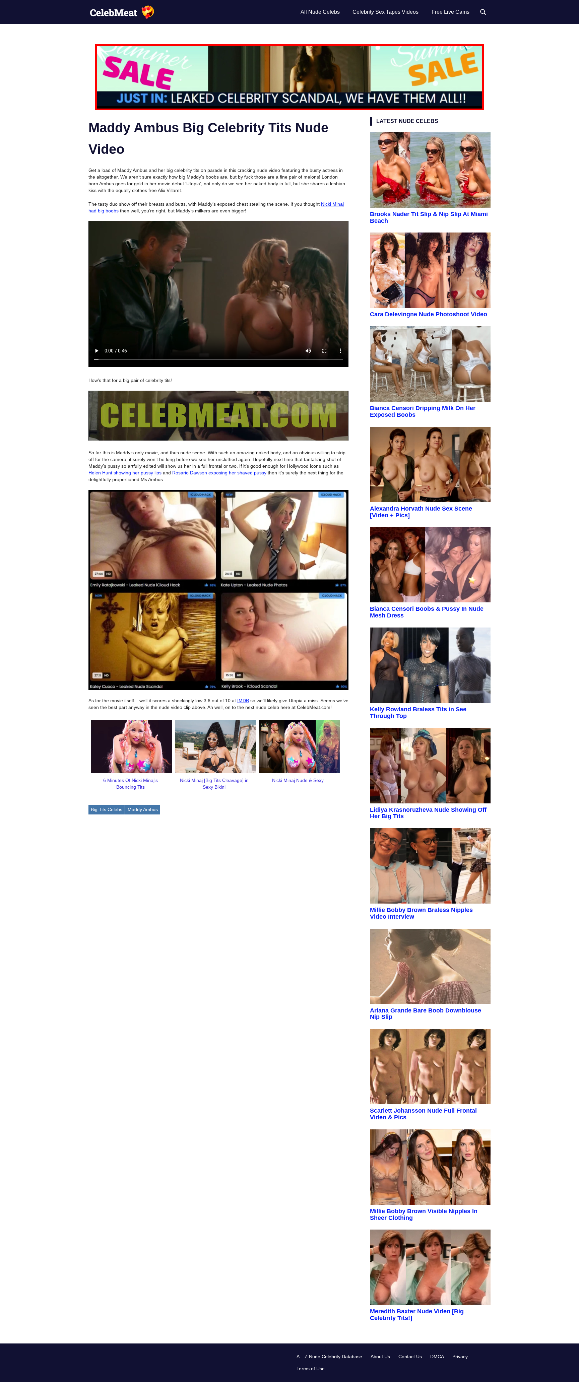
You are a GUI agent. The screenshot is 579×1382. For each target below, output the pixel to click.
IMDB (243, 700)
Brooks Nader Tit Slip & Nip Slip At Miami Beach (429, 217)
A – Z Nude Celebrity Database (329, 1356)
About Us (380, 1356)
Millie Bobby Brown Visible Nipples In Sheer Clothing (423, 1214)
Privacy (460, 1356)
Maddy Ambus (143, 809)
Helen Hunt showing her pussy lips (125, 472)
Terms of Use (311, 1368)
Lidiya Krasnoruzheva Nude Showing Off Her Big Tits (428, 813)
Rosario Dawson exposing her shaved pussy (219, 472)
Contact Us (410, 1356)
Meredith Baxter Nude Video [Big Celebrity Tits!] (417, 1314)
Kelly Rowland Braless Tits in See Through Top (418, 712)
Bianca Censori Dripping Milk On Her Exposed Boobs (422, 411)
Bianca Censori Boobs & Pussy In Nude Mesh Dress (427, 612)
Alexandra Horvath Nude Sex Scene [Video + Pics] (421, 512)
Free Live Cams (450, 12)
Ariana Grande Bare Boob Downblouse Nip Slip (425, 1014)
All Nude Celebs (320, 12)
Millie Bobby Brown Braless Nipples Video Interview (421, 913)
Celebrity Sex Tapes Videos (385, 12)
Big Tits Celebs (106, 809)
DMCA (437, 1356)
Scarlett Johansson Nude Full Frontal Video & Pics (423, 1114)
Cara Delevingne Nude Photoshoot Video (428, 314)
